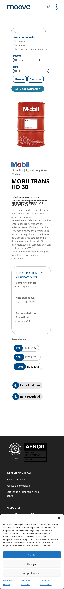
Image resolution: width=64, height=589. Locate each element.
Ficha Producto (29, 385)
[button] (59, 518)
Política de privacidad (18, 485)
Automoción (22, 41)
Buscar (19, 79)
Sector (17, 55)
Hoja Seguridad (29, 396)
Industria (21, 45)
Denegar (32, 564)
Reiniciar (35, 79)
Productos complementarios (31, 49)
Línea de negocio (24, 37)
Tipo (15, 66)
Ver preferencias (32, 573)
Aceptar (32, 554)
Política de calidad (16, 479)
